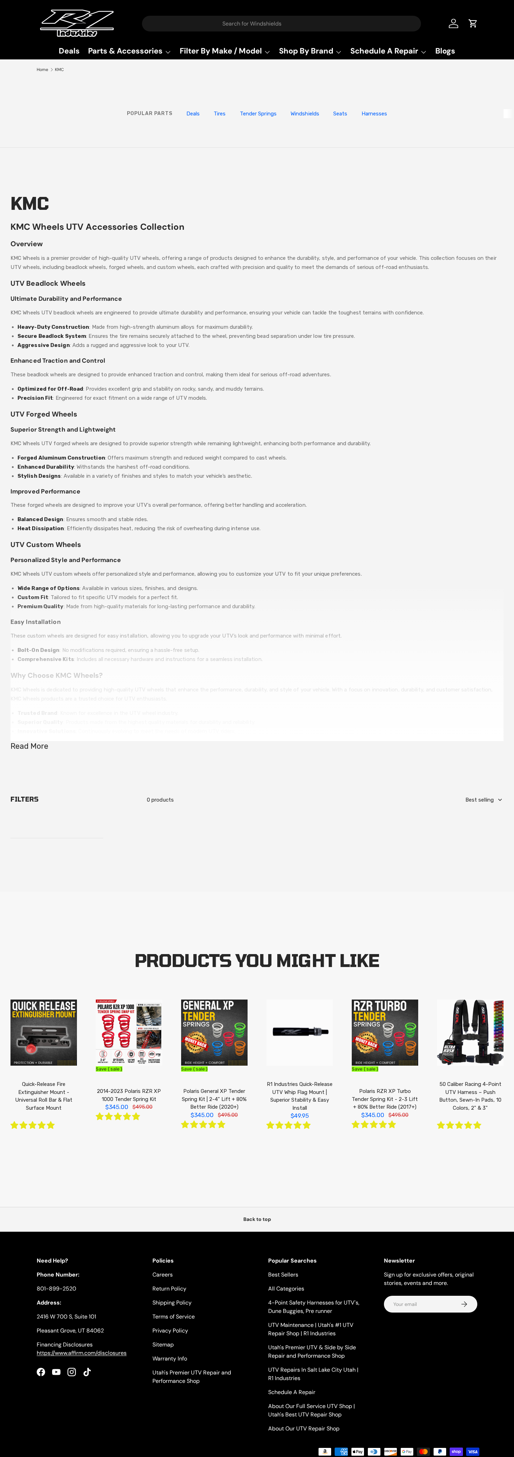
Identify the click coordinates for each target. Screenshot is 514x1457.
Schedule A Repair (291, 1392)
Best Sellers (283, 1274)
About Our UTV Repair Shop (304, 1428)
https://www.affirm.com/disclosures (82, 1353)
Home (42, 69)
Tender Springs (258, 114)
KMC (59, 69)
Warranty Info (169, 1358)
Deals (69, 51)
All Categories (286, 1288)
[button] (33, 1125)
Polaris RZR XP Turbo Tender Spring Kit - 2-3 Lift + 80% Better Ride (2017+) (385, 1099)
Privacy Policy (170, 1330)
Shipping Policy (172, 1302)
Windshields (305, 114)
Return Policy (169, 1288)
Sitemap (163, 1344)
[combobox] (281, 23)
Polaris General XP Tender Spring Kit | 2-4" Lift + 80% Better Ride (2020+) (214, 1099)
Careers (162, 1274)
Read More (29, 746)
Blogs (445, 51)
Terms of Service (173, 1316)
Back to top (257, 1219)
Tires (220, 114)
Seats (340, 114)
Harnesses (374, 114)
